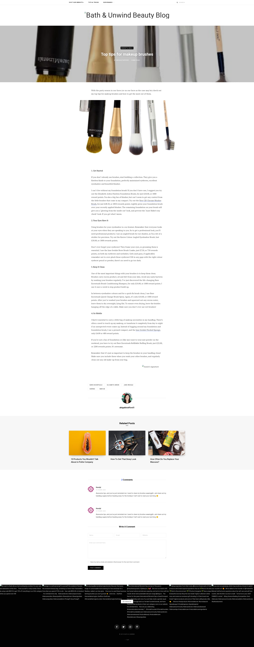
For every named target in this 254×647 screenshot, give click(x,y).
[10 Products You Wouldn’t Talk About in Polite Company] (87, 443)
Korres (92, 389)
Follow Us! (128, 601)
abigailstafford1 (122, 60)
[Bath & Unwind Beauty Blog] (127, 15)
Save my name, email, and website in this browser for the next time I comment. (115, 562)
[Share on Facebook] (72, 96)
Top (127, 640)
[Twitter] (123, 626)
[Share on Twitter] (72, 101)
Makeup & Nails (127, 48)
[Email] (72, 112)
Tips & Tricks (93, 2)
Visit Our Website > (76, 2)
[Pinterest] (72, 107)
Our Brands (108, 2)
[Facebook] (116, 626)
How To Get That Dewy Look (123, 459)
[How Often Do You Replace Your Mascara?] (166, 443)
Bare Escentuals (96, 385)
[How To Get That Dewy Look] (127, 443)
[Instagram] (130, 626)
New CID (102, 389)
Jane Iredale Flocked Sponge (148, 330)
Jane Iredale (128, 385)
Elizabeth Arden (113, 385)
